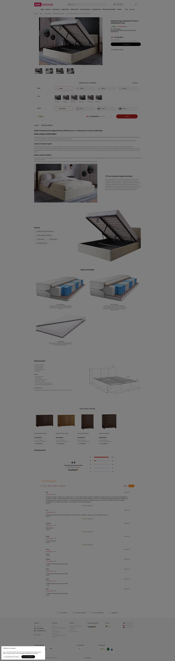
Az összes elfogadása (28, 656)
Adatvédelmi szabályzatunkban (25, 653)
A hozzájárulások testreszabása (11, 656)
